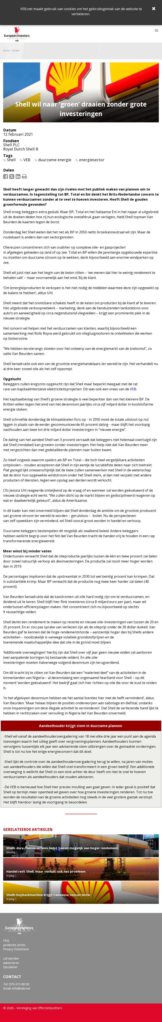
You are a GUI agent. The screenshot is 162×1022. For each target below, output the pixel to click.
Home (6, 50)
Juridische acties (14, 945)
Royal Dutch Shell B (20, 148)
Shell (11, 159)
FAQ (6, 940)
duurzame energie (54, 159)
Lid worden (11, 958)
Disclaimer (10, 967)
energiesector (91, 159)
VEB (26, 159)
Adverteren (11, 963)
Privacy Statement (16, 949)
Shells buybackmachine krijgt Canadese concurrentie (48, 895)
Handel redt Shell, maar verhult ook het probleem (45, 871)
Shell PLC (11, 144)
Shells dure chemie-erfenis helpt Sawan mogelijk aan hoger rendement (62, 848)
